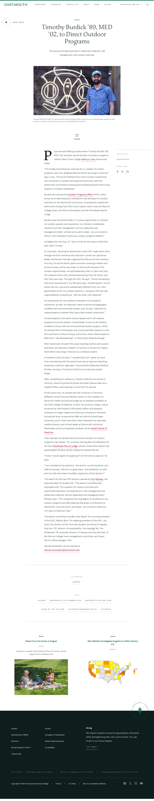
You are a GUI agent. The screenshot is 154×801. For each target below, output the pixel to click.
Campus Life (72, 4)
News (96, 4)
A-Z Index (72, 784)
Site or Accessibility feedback (94, 784)
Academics (56, 4)
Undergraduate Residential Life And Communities (119, 772)
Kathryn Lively (88, 159)
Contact (14, 728)
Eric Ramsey (97, 479)
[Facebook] (124, 784)
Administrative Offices (19, 735)
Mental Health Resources (54, 741)
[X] (130, 784)
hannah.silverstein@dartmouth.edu (62, 550)
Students (106, 609)
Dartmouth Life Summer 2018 (65, 600)
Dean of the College (53, 609)
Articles (77, 20)
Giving (108, 4)
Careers (48, 728)
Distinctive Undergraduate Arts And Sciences (77, 772)
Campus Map (16, 754)
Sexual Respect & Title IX (20, 747)
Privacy (58, 784)
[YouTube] (141, 784)
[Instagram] (135, 784)
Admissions (40, 4)
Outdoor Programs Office (80, 194)
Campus (76, 582)
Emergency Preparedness (54, 735)
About (86, 4)
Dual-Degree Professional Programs (39, 772)
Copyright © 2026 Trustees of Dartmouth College (29, 784)
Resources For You (130, 4)
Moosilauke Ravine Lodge (64, 446)
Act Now (91, 747)
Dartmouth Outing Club (98, 600)
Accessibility (50, 747)
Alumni (42, 600)
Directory (14, 741)
